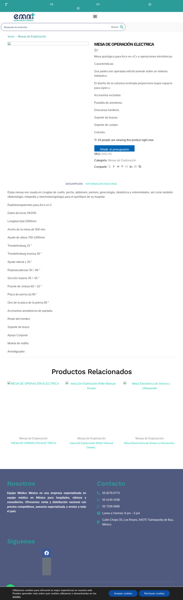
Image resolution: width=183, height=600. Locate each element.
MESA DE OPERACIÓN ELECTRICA (33, 443)
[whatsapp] (135, 166)
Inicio (11, 36)
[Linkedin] (131, 166)
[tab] (74, 184)
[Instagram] (46, 562)
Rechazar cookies (154, 593)
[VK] (118, 166)
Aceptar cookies (123, 593)
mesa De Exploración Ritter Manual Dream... (91, 445)
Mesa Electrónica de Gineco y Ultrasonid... (149, 443)
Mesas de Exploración (32, 36)
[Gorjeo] (109, 166)
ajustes (17, 596)
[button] (95, 16)
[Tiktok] (46, 570)
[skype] (139, 166)
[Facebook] (114, 166)
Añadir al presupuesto (114, 149)
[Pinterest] (122, 166)
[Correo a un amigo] (126, 166)
